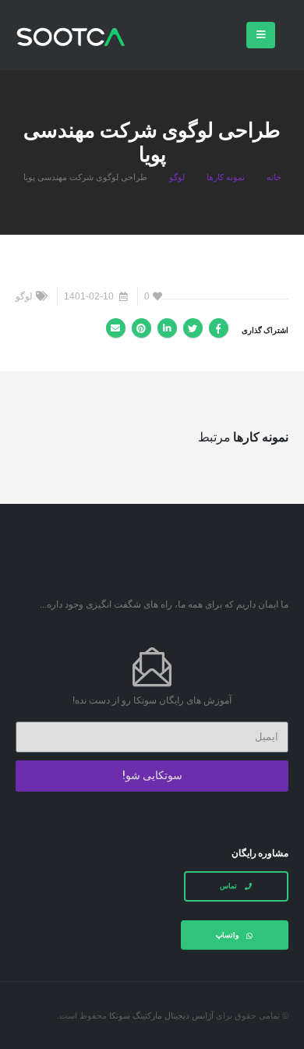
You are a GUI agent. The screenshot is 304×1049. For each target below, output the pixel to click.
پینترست (141, 328)
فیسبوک (218, 328)
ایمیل (115, 328)
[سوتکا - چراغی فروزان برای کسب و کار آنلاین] (70, 36)
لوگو (24, 296)
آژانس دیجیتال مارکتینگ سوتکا (161, 1015)
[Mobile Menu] (260, 35)
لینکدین (167, 328)
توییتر (193, 328)
